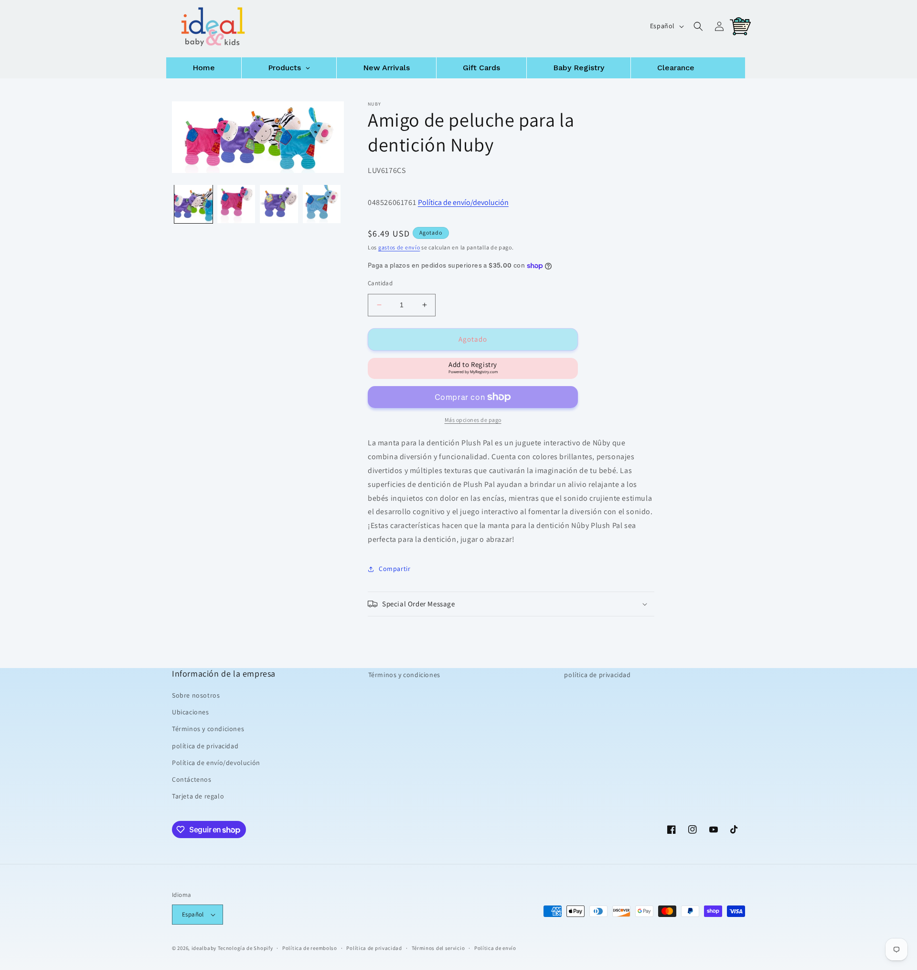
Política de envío (495, 948)
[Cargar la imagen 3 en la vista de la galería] (279, 204)
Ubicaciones (190, 712)
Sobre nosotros (196, 695)
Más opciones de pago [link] (473, 419)
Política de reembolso (309, 948)
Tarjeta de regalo (198, 796)
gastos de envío (399, 247)
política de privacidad (205, 746)
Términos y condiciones (208, 728)
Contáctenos (192, 779)
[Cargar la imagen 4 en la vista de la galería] (322, 204)
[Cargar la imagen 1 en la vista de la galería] (193, 204)
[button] (698, 26)
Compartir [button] (394, 568)
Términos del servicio (438, 948)
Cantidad (380, 283)
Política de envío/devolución (463, 202)
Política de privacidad (374, 948)
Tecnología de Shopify (245, 948)
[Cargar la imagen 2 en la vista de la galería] (236, 204)
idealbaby (204, 948)
